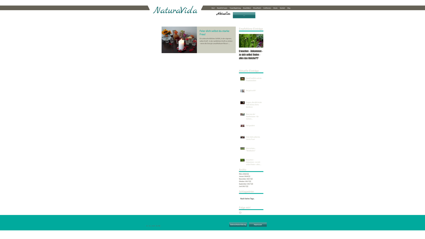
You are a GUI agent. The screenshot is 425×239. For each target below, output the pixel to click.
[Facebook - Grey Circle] (240, 212)
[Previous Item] (242, 40)
